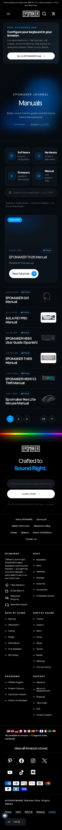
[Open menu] (8, 13)
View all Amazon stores (31, 748)
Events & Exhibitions (42, 532)
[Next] (51, 418)
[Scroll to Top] (56, 812)
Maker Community (20, 525)
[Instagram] (33, 761)
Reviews (25, 532)
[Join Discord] (33, 772)
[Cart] (53, 13)
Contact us (31, 539)
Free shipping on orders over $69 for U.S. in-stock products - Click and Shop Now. (31, 4)
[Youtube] (10, 772)
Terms (18, 811)
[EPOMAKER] (31, 449)
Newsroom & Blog (42, 525)
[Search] (44, 13)
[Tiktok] (21, 772)
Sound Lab (41, 519)
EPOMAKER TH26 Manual (28, 257)
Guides (13, 532)
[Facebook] (21, 761)
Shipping (40, 811)
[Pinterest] (10, 761)
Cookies (52, 811)
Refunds (29, 811)
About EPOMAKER (24, 519)
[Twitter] (45, 761)
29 (43, 418)
